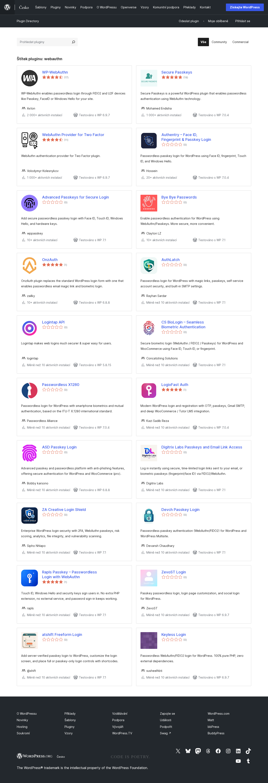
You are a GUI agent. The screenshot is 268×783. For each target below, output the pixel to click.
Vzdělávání (119, 713)
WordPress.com (218, 713)
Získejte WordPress (245, 7)
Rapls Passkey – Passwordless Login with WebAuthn (69, 574)
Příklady (70, 713)
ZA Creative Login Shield (64, 509)
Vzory (68, 733)
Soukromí (23, 733)
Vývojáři (117, 726)
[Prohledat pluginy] (73, 42)
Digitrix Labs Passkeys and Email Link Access (201, 447)
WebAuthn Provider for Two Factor (73, 134)
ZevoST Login (173, 572)
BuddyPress (216, 733)
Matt (211, 720)
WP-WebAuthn (55, 72)
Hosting (22, 726)
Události (165, 720)
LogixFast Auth (174, 384)
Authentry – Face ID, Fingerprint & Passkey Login (186, 137)
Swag (165, 733)
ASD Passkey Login (59, 447)
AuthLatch (170, 259)
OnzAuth (50, 259)
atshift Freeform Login (62, 634)
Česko (61, 756)
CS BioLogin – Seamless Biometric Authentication (183, 324)
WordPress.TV (122, 733)
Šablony (70, 720)
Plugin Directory (28, 21)
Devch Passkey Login (180, 509)
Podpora (118, 720)
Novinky (22, 720)
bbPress (213, 726)
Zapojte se (167, 713)
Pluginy (69, 726)
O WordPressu (27, 713)
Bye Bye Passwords (179, 197)
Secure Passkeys (176, 72)
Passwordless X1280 (60, 384)
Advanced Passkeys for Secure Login (75, 197)
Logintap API (53, 322)
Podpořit (166, 726)
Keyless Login (173, 634)
